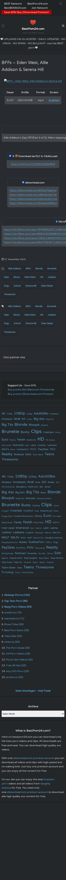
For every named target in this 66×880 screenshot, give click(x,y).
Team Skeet (47, 286)
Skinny (50, 553)
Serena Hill (30, 286)
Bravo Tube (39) (14, 624)
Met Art (56, 532)
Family (13, 440)
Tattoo (42, 562)
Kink (32, 528)
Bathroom (33, 487)
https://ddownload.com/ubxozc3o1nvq (33, 199)
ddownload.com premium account (33, 758)
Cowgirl (5, 511)
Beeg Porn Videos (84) (18, 606)
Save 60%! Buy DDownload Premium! (26, 12)
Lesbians (52, 445)
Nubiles (23, 542)
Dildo (56, 511)
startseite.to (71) (14, 618)
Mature (48, 533)
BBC (41, 487)
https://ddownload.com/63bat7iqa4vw (33, 190)
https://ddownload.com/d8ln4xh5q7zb (33, 194)
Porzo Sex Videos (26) (19, 659)
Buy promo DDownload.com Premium (30, 394)
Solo (28, 454)
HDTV (56, 522)
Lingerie (30, 532)
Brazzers (44, 425)
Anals (37, 482)
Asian (29, 419)
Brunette (51, 268)
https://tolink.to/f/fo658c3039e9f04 (33, 164)
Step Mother (56, 558)
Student (27, 562)
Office (49, 542)
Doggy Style (7, 516)
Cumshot (28, 510)
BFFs (28, 268)
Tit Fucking (7, 572)
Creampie (48, 432)
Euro (5, 439)
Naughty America (53, 537)
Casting (36, 505)
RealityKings (7, 553)
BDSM (47, 487)
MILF (5, 537)
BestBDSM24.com (15, 8)
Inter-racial (6, 445)
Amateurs (7, 419)
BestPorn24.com (37, 3)
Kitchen (38, 528)
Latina (33, 445)
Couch (56, 505)
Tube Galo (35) (13, 636)
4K (3, 413)
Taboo (35, 562)
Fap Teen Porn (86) (16, 601)
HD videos (50, 440)
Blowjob (34, 425)
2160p (29, 414)
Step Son (18, 562)
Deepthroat (46, 511)
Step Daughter (30, 558)
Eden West (30, 277)
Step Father (44, 558)
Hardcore (31, 440)
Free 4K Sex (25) (16, 665)
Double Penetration (23, 516)
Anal (17, 419)
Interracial (18, 445)
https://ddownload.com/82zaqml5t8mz (33, 203)
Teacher (50, 562)
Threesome (9, 294)
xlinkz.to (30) (12, 642)
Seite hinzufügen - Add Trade (33, 690)
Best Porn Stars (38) (16, 630)
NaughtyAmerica (9, 542)
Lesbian (52, 277)
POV (52, 449)
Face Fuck (7, 522)
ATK (57, 482)
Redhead (19, 454)
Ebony (17, 277)
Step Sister (7, 562)
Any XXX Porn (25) (17, 671)
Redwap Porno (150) (17, 595)
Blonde (39, 268)
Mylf (30, 538)
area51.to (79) (12, 612)
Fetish (21, 439)
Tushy (17, 572)
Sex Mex (42, 553)
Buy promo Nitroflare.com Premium (29, 389)
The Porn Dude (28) (18, 647)
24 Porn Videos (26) (18, 653)
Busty (25, 432)
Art (23, 419)
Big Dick (50, 419)
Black (43, 492)
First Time (39, 522)
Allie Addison (14, 268)
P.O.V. (33, 449)
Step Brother (16, 558)
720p (9, 413)
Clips (6, 277)
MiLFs (15, 537)
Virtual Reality (27, 572)
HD (41, 277)
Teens (49, 454)
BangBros (21, 486)
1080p (19, 413)
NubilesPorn (23, 449)
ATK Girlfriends (8, 487)
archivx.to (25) (14, 677)
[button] (61, 4)
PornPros (20, 548)
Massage (39, 533)
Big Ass (39, 419)
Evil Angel (57, 516)
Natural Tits (38, 538)
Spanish (5, 558)
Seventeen (32, 553)
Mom (13, 449)
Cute (37, 511)
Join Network (39, 8)
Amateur (54, 414)
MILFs (5, 449)
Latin (27, 445)
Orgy (6, 286)
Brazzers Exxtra (44, 498)
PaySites (43, 449)
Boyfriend (20, 498)
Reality (7, 454)
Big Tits (7, 425)
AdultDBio (41, 413)
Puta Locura (40, 548)
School (17, 286)
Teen (19, 567)
